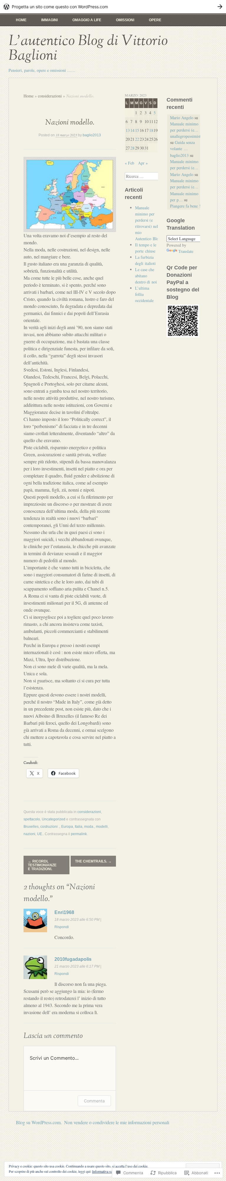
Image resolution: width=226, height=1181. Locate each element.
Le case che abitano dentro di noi (146, 276)
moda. (89, 827)
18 (151, 130)
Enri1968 (64, 912)
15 (137, 130)
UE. (40, 834)
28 (132, 148)
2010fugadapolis (73, 959)
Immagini (49, 20)
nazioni (29, 834)
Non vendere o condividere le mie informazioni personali (116, 1122)
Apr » (143, 163)
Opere (155, 20)
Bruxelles (31, 827)
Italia (78, 827)
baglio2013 (92, 135)
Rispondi (61, 927)
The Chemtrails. (93, 861)
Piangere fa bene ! (185, 206)
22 (137, 139)
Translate (185, 251)
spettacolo (32, 819)
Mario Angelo (181, 117)
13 (128, 130)
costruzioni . (49, 827)
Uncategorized (53, 819)
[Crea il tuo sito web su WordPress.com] (113, 6)
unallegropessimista (186, 136)
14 (132, 130)
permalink (79, 834)
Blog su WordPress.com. (39, 1122)
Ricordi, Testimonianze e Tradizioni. (42, 865)
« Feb (129, 163)
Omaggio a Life (86, 20)
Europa (67, 827)
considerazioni (50, 96)
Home (21, 20)
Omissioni (125, 20)
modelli (102, 827)
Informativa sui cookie (107, 1171)
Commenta (94, 1100)
